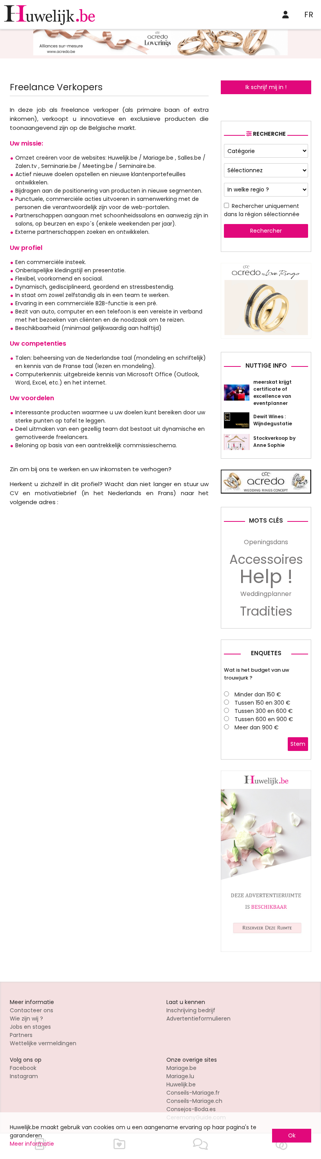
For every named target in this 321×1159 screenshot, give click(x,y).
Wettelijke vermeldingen (43, 1043)
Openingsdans (266, 542)
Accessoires (266, 559)
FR (308, 14)
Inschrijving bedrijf (190, 1010)
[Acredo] (266, 337)
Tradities (266, 611)
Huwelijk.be (181, 1084)
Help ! (266, 576)
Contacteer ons (31, 1010)
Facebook (23, 1068)
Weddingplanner (266, 593)
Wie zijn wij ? (26, 1018)
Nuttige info (266, 365)
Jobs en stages (30, 1027)
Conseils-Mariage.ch (194, 1101)
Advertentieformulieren (198, 1018)
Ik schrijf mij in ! (266, 87)
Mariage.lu (180, 1076)
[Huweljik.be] (266, 950)
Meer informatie (32, 1144)
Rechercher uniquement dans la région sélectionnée (261, 210)
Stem (297, 744)
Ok (292, 1135)
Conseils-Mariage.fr (193, 1093)
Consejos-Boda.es (191, 1109)
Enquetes (266, 653)
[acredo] (160, 53)
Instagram (24, 1076)
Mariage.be (181, 1068)
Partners (21, 1035)
